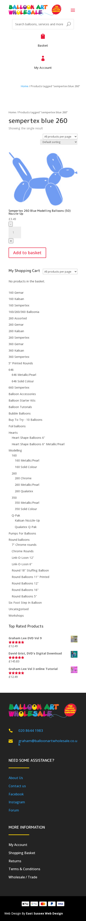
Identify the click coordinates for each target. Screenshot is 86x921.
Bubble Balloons (20, 413)
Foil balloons (17, 426)
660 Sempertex (19, 387)
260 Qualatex (24, 491)
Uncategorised (19, 609)
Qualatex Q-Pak (26, 527)
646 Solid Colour (23, 381)
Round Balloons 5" (24, 596)
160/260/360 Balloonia (24, 312)
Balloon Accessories (22, 394)
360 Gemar (16, 344)
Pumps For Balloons (22, 533)
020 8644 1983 (30, 730)
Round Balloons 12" (25, 583)
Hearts (13, 433)
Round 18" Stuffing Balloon (30, 570)
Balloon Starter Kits (22, 400)
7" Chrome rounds (24, 545)
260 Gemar (16, 325)
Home (24, 86)
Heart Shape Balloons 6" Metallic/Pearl (38, 444)
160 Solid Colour (26, 467)
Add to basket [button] (27, 252)
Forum (14, 810)
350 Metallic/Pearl (27, 503)
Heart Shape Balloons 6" (28, 438)
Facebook (16, 794)
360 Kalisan (16, 350)
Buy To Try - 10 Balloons (25, 420)
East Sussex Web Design (44, 913)
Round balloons (19, 540)
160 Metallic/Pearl (27, 460)
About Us (16, 778)
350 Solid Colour (26, 509)
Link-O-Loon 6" (22, 564)
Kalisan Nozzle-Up (27, 520)
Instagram (17, 802)
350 (14, 498)
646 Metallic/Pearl (24, 375)
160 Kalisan (16, 299)
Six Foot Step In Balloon (25, 603)
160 (14, 455)
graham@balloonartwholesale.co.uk (47, 742)
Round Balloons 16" (25, 590)
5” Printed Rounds (21, 363)
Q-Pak (16, 515)
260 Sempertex (19, 337)
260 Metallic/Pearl (27, 485)
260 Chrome (23, 478)
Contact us (17, 786)
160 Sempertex (19, 305)
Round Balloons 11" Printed (30, 577)
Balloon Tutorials (20, 407)
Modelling (15, 450)
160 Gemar (16, 293)
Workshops (16, 615)
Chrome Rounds (23, 551)
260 (14, 473)
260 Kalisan (16, 331)
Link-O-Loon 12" (23, 558)
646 (11, 370)
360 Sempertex (19, 357)
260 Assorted (18, 318)
